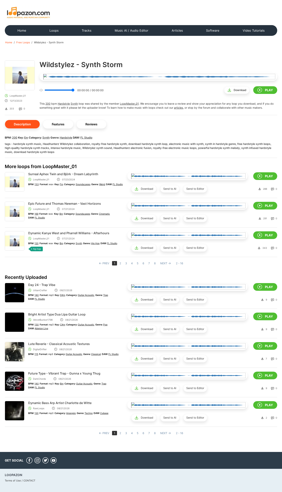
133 (37, 184)
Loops (54, 30)
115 (36, 354)
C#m (62, 324)
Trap (105, 295)
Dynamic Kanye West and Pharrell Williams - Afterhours (68, 233)
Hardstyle (64, 103)
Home (21, 30)
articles (178, 107)
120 (37, 243)
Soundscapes (83, 184)
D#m (62, 295)
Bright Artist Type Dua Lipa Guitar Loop (57, 314)
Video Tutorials (254, 30)
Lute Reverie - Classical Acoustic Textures (59, 344)
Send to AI (169, 188)
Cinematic (104, 213)
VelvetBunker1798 (43, 319)
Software (212, 30)
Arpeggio (71, 413)
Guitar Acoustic (86, 295)
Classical (96, 354)
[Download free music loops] (28, 12)
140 (37, 295)
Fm (61, 184)
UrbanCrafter (40, 290)
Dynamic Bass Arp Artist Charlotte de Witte (60, 403)
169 (36, 213)
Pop (105, 324)
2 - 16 (179, 263)
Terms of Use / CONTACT (20, 480)
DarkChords (39, 378)
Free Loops (23, 42)
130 (37, 324)
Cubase (104, 413)
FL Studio (86, 137)
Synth (74, 103)
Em (26, 137)
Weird (102, 184)
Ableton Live (41, 328)
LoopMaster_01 (18, 95)
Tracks (86, 30)
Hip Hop (95, 243)
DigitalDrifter (40, 349)
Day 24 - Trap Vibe (41, 285)
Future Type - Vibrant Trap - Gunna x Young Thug (64, 373)
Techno (89, 413)
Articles (177, 30)
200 (47, 103)
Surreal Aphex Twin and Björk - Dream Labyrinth (63, 174)
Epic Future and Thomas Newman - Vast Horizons (64, 203)
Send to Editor (195, 188)
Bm (61, 213)
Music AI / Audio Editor (131, 30)
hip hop (37, 248)
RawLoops (38, 408)
